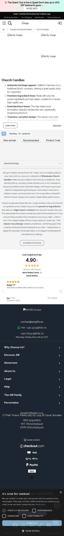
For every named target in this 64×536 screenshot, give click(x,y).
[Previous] (3, 291)
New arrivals (10, 140)
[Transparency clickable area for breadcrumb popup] (19, 29)
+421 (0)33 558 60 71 (32, 333)
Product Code (53, 140)
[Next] (61, 291)
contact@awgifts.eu (32, 321)
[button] (32, 531)
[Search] (9, 23)
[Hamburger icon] (4, 23)
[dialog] (32, 512)
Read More (57, 125)
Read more (40, 504)
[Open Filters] (3, 134)
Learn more (10, 125)
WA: (33, 327)
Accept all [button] (32, 523)
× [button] (61, 492)
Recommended (31, 140)
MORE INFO (32, 8)
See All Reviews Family (30, 273)
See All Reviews (32, 276)
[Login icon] (60, 23)
